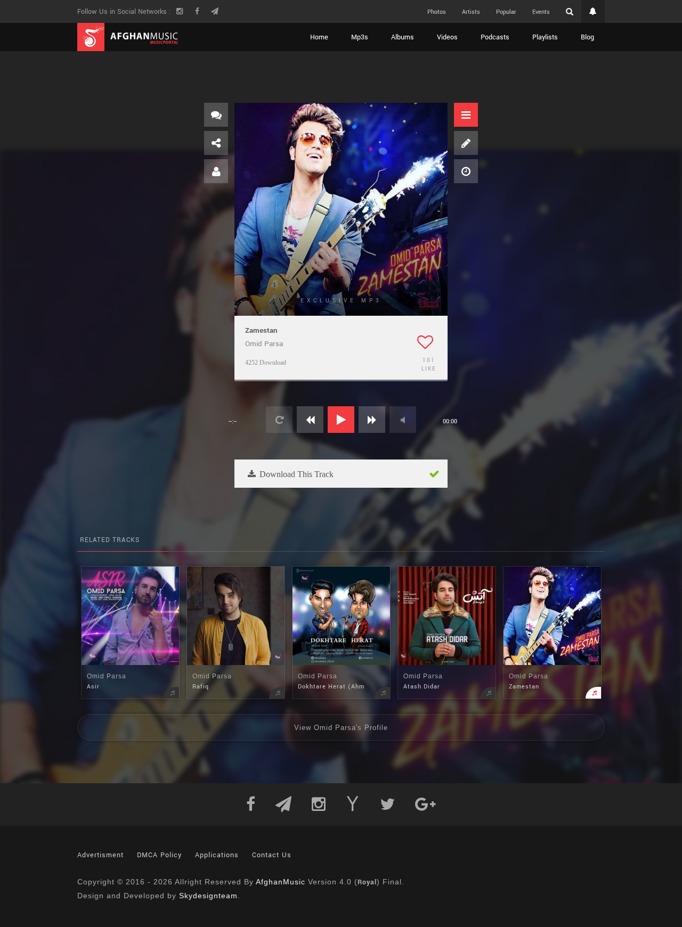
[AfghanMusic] (127, 37)
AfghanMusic (280, 881)
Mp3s (359, 37)
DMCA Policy (159, 855)
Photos (436, 12)
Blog (587, 37)
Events (541, 12)
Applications (217, 855)
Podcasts (495, 37)
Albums (402, 37)
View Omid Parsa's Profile (341, 728)
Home (319, 37)
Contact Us (271, 855)
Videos (447, 37)
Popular (506, 12)
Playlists (545, 37)
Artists (471, 12)
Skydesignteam (208, 895)
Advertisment (100, 855)
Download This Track (295, 474)
